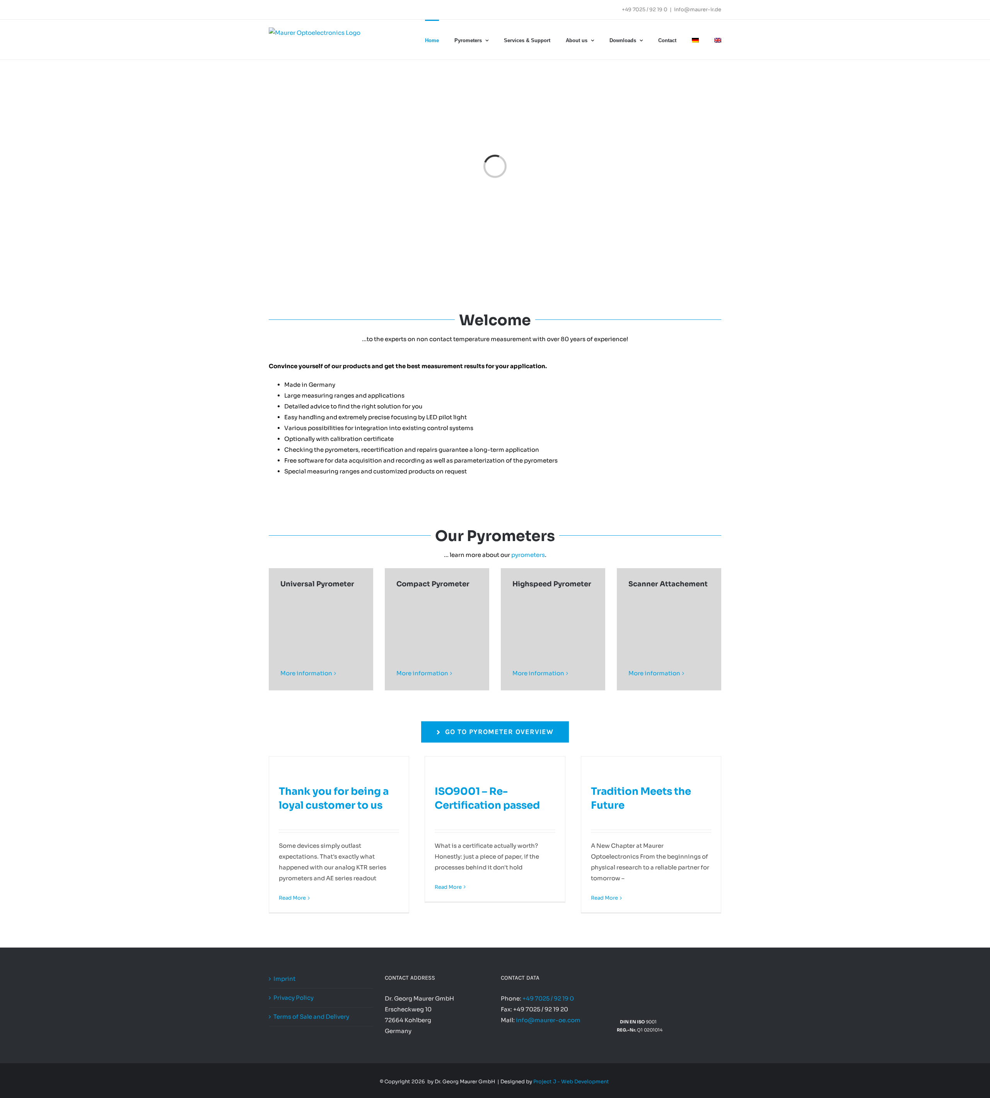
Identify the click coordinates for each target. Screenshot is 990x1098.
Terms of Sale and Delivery (311, 1016)
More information (306, 673)
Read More (292, 898)
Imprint (284, 978)
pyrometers (528, 554)
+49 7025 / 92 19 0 (644, 9)
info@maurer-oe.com (548, 1020)
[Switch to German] (695, 40)
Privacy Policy (293, 997)
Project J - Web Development (571, 1081)
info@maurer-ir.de (697, 9)
